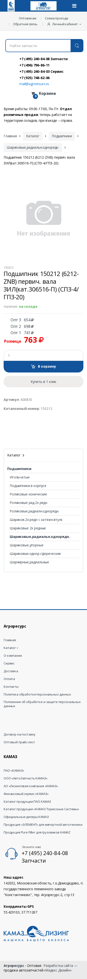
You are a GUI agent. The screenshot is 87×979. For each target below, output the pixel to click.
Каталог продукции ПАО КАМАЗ (27, 802)
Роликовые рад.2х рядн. (29, 502)
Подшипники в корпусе (28, 485)
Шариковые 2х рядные (28, 528)
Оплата (9, 679)
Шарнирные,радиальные (29, 562)
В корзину (47, 366)
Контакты (11, 687)
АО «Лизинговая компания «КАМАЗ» (31, 786)
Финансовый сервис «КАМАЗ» (26, 794)
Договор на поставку (20, 734)
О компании (13, 656)
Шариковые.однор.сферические (35, 553)
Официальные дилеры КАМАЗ (26, 817)
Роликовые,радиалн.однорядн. (34, 511)
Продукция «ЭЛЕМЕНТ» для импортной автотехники (43, 825)
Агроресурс (14, 965)
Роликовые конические (28, 494)
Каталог (32, 136)
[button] (64, 24)
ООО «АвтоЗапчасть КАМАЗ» (25, 778)
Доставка (11, 671)
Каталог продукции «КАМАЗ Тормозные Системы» (41, 809)
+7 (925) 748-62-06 (34, 77)
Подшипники (62, 136)
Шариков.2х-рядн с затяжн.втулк (36, 519)
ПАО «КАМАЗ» (14, 771)
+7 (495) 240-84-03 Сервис (41, 71)
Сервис (9, 663)
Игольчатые (20, 477)
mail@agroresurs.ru (34, 83)
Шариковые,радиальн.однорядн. (33, 147)
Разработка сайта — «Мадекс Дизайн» (60, 967)
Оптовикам (27, 18)
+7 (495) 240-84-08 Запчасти (43, 58)
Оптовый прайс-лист (19, 742)
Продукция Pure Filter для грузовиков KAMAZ (37, 832)
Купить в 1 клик (43, 381)
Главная (10, 136)
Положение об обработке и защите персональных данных (42, 704)
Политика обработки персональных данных (37, 694)
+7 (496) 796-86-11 (34, 65)
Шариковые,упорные (27, 545)
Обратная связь (25, 24)
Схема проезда (56, 18)
